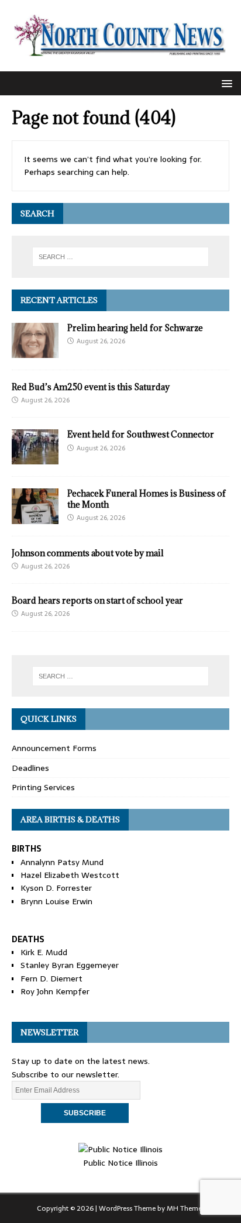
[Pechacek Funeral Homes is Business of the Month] (35, 517)
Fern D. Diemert (51, 978)
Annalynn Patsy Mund (62, 862)
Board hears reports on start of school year (97, 600)
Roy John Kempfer (54, 991)
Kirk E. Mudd (43, 952)
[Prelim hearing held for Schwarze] (35, 350)
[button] (225, 82)
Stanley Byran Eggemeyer (69, 965)
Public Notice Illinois (120, 1162)
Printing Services (43, 787)
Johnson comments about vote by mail (88, 553)
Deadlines (30, 768)
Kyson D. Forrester (56, 887)
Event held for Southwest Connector (140, 434)
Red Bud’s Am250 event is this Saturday (91, 386)
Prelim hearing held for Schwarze (135, 327)
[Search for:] (121, 257)
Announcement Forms (54, 748)
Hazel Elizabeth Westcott (69, 875)
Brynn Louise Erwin (56, 901)
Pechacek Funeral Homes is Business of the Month (146, 498)
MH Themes (186, 1208)
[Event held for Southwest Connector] (35, 458)
